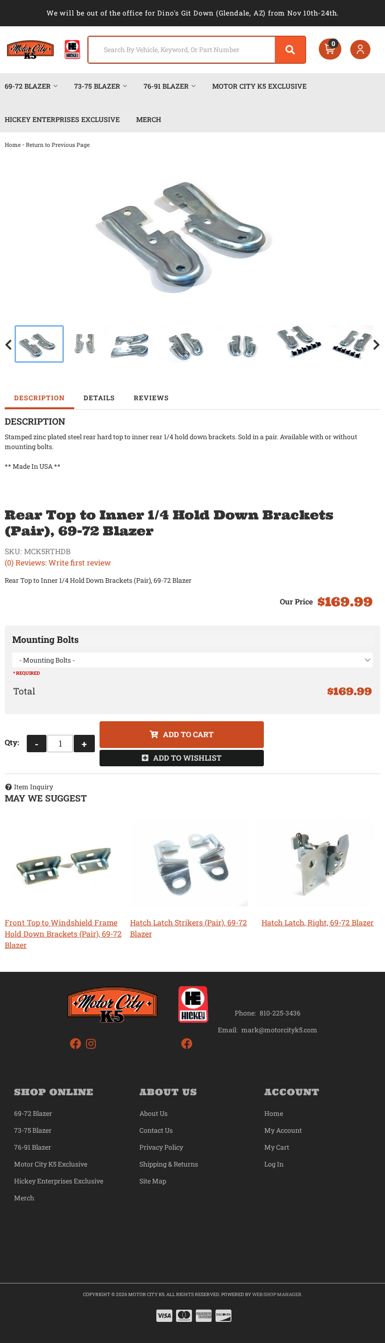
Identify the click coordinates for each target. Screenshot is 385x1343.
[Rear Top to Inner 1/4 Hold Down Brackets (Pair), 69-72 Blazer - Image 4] (185, 344)
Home (13, 144)
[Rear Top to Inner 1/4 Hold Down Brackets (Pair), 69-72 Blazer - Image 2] (84, 344)
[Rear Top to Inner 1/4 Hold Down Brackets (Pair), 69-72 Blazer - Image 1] (39, 344)
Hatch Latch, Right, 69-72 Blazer (318, 922)
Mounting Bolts (45, 639)
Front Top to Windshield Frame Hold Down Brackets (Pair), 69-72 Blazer (63, 933)
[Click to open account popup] (360, 50)
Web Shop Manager (276, 1294)
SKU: (13, 551)
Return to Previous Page (58, 144)
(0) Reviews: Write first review (58, 562)
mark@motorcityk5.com (279, 1030)
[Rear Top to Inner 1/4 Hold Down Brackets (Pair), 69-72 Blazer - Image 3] (129, 344)
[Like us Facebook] (75, 1044)
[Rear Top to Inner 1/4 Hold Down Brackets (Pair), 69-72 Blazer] (192, 229)
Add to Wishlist (187, 758)
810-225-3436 (280, 1012)
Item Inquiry (33, 786)
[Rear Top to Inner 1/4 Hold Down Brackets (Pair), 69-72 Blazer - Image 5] (241, 344)
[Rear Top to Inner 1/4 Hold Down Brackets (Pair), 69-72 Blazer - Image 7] (354, 344)
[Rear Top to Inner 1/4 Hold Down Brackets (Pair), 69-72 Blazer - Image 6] (298, 344)
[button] (197, 50)
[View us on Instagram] (91, 1044)
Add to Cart (188, 734)
